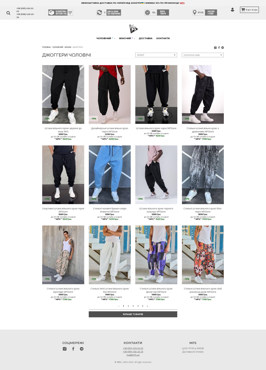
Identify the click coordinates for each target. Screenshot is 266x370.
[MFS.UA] (222, 47)
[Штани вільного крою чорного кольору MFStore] (156, 174)
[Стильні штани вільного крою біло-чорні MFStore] (203, 174)
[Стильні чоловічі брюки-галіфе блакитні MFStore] (110, 174)
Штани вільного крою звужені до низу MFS (63, 130)
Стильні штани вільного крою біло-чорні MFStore (202, 210)
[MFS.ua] (219, 47)
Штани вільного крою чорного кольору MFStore (156, 210)
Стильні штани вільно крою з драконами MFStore (203, 130)
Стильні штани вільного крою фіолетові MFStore (156, 290)
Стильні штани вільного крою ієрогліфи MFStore (63, 290)
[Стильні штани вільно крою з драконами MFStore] (203, 94)
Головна (46, 47)
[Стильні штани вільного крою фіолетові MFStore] (156, 255)
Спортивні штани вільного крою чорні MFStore (63, 210)
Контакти (163, 38)
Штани (68, 47)
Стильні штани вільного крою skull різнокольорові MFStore (203, 290)
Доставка (145, 38)
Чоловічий (104, 38)
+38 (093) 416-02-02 (133, 348)
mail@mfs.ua (133, 355)
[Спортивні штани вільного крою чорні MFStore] (63, 174)
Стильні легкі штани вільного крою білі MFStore (110, 290)
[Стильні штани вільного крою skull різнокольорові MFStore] (203, 255)
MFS (182, 3)
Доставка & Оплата (193, 351)
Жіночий (126, 38)
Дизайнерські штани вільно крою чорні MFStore (109, 130)
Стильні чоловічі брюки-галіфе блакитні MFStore (109, 210)
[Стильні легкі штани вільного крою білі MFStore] (110, 255)
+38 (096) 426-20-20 (133, 351)
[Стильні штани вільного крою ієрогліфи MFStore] (63, 255)
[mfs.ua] (215, 47)
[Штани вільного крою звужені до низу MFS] (63, 94)
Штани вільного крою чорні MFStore (156, 128)
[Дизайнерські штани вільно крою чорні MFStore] (110, 94)
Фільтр (140, 55)
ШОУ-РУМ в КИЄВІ (193, 348)
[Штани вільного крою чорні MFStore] (156, 94)
